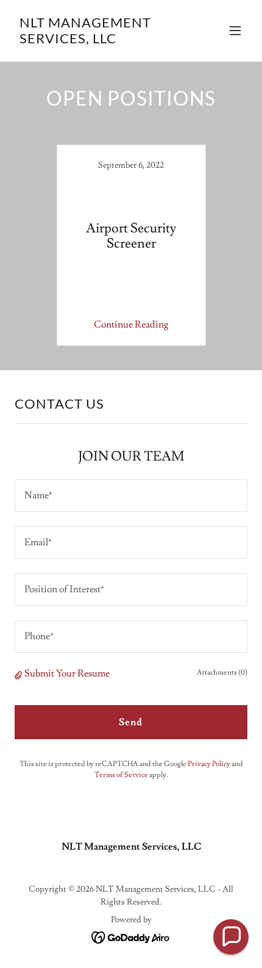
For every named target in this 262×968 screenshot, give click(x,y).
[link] (95, 40)
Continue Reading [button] (131, 324)
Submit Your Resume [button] (67, 673)
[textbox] (131, 495)
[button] (235, 30)
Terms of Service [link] (121, 775)
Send (131, 722)
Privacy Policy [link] (209, 764)
